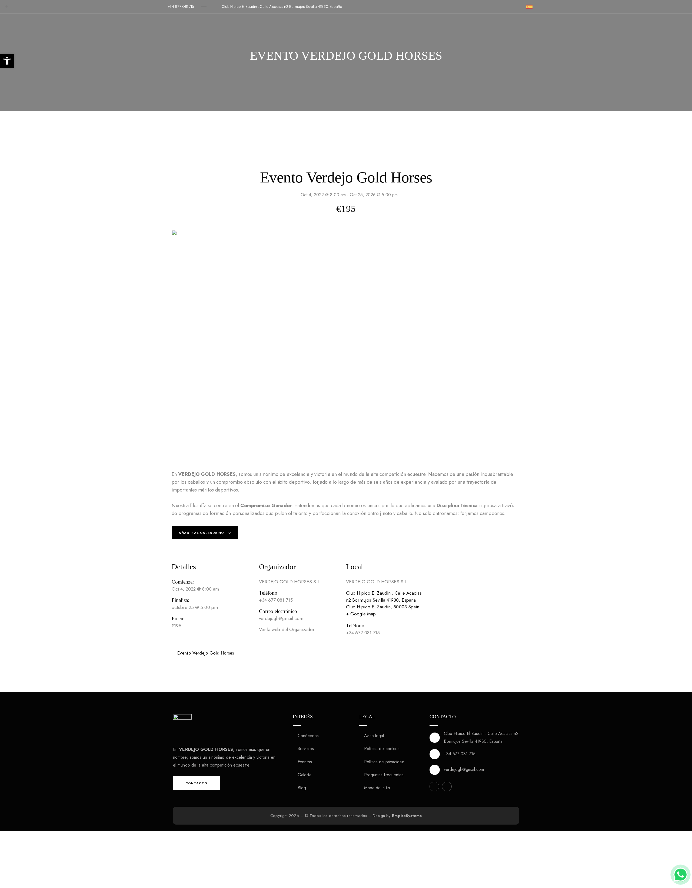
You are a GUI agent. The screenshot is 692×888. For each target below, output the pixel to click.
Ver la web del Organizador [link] (287, 629)
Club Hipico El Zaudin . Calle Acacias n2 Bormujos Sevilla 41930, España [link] (481, 737)
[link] (7, 61)
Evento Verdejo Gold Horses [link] (205, 653)
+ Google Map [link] (361, 614)
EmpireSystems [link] (406, 816)
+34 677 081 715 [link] (459, 754)
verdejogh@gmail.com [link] (464, 769)
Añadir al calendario (201, 533)
